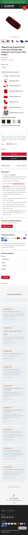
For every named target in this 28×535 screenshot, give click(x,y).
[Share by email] (26, 166)
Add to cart (14, 154)
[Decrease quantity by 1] (8, 149)
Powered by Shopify (5, 532)
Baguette (13, 174)
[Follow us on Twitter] (5, 517)
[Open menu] (2, 6)
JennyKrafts (4, 57)
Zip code (3, 269)
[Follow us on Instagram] (7, 517)
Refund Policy (4, 283)
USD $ (10, 510)
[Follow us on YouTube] (13, 517)
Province (3, 262)
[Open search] (20, 6)
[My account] (22, 6)
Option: (4, 64)
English (3, 510)
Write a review (7, 226)
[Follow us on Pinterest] (10, 517)
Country (3, 256)
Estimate (5, 277)
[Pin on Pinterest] (20, 166)
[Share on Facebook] (18, 166)
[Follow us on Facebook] (2, 517)
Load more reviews (14, 487)
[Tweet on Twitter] (23, 166)
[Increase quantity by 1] (15, 149)
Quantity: (3, 149)
